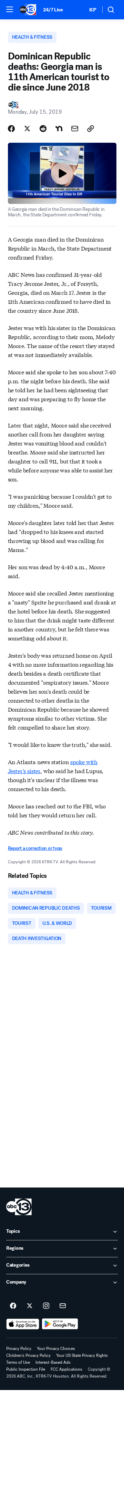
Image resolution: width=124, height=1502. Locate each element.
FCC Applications (66, 1369)
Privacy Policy (18, 1348)
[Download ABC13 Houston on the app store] (22, 1324)
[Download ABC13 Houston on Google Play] (60, 1324)
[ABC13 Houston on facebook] (13, 1306)
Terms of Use (18, 1362)
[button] (9, 9)
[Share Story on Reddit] (43, 128)
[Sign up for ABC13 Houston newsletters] (63, 1306)
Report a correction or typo (35, 848)
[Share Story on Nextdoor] (59, 128)
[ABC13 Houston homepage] (28, 9)
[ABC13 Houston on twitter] (30, 1306)
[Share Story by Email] (75, 128)
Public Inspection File (25, 1369)
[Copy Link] (90, 128)
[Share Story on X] (27, 128)
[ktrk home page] (19, 1207)
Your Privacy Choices (56, 1348)
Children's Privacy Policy (28, 1355)
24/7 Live (53, 10)
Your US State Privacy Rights (82, 1355)
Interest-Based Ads (53, 1362)
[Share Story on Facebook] (11, 128)
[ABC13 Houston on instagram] (46, 1306)
